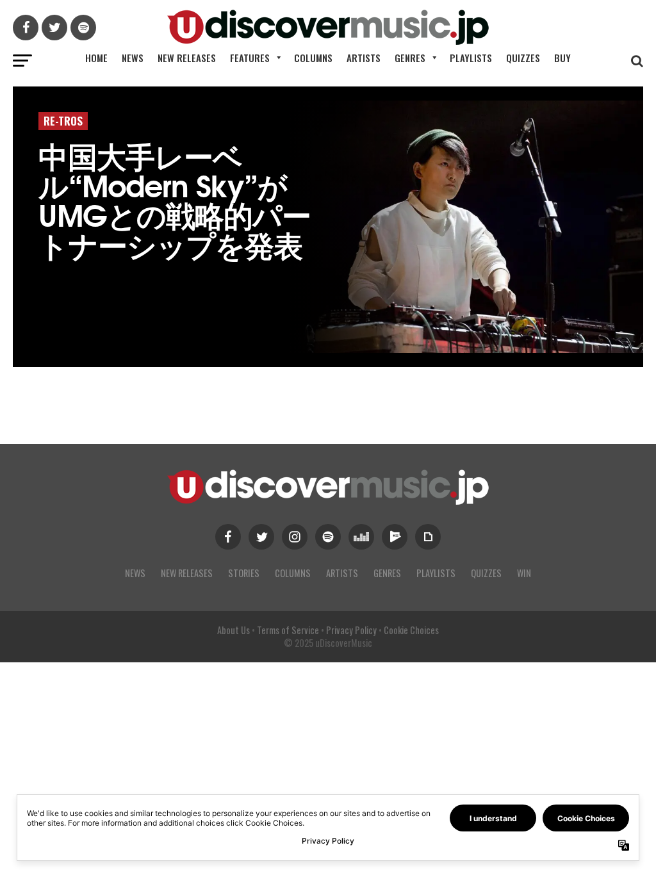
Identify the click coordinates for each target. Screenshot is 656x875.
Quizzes (523, 58)
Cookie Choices (411, 630)
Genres (410, 58)
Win (524, 573)
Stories (243, 573)
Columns (313, 58)
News (133, 58)
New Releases (187, 58)
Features (250, 58)
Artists (364, 58)
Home (96, 58)
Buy (562, 58)
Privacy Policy (351, 630)
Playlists (471, 58)
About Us (233, 630)
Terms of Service (288, 630)
